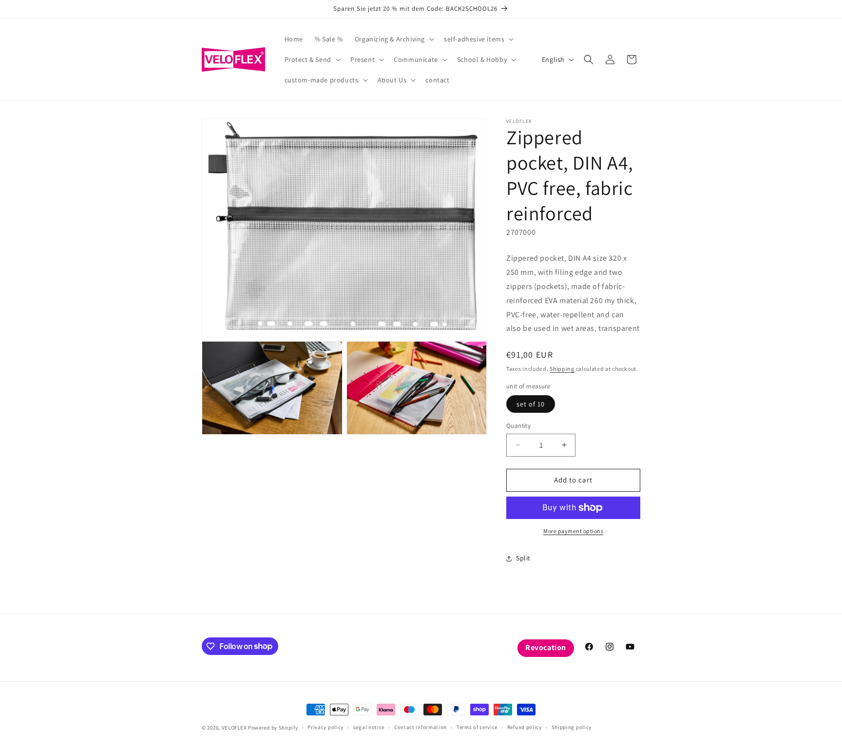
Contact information (420, 727)
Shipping (562, 368)
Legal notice (368, 727)
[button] (393, 39)
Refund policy (524, 727)
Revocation (545, 647)
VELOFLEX (234, 727)
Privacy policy (325, 727)
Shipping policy (572, 727)
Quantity (518, 426)
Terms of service (477, 727)
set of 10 (531, 404)
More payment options (573, 531)
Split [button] (523, 558)
